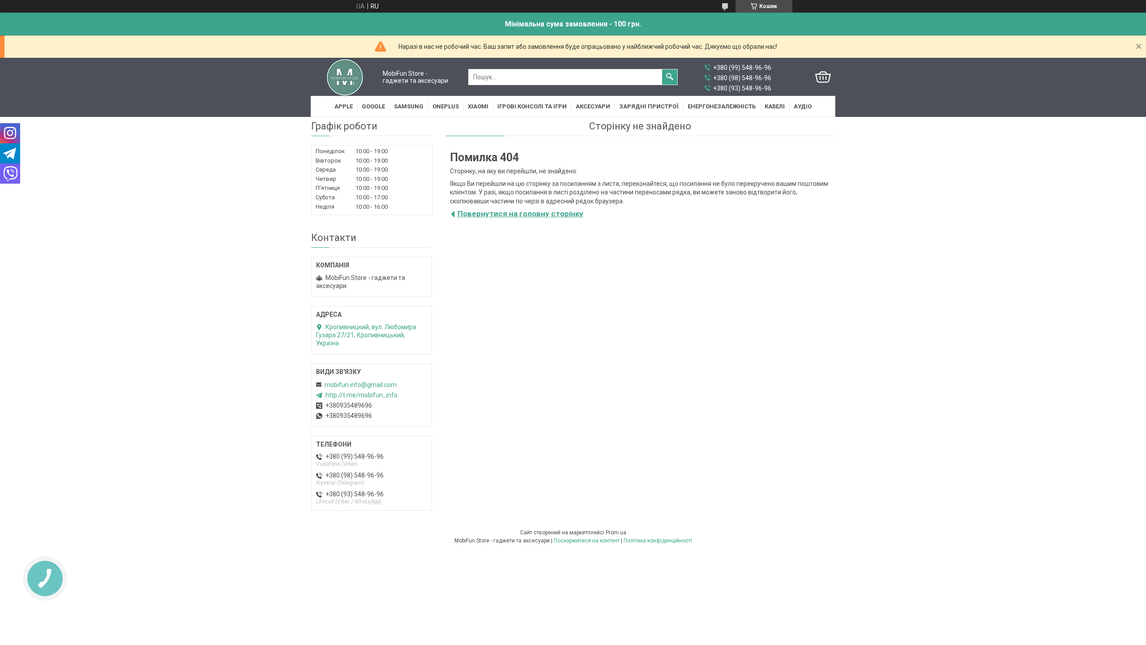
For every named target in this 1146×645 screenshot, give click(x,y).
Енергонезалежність (722, 106)
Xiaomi (478, 106)
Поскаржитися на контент (587, 541)
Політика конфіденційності (658, 541)
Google (373, 106)
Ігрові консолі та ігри (532, 106)
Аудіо (803, 106)
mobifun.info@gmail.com (361, 384)
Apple (343, 106)
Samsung (408, 106)
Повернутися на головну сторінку (520, 213)
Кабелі (775, 106)
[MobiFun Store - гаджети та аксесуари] (345, 77)
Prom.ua (616, 532)
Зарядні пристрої (649, 106)
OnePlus (445, 106)
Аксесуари (593, 106)
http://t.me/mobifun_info (361, 395)
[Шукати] (669, 77)
